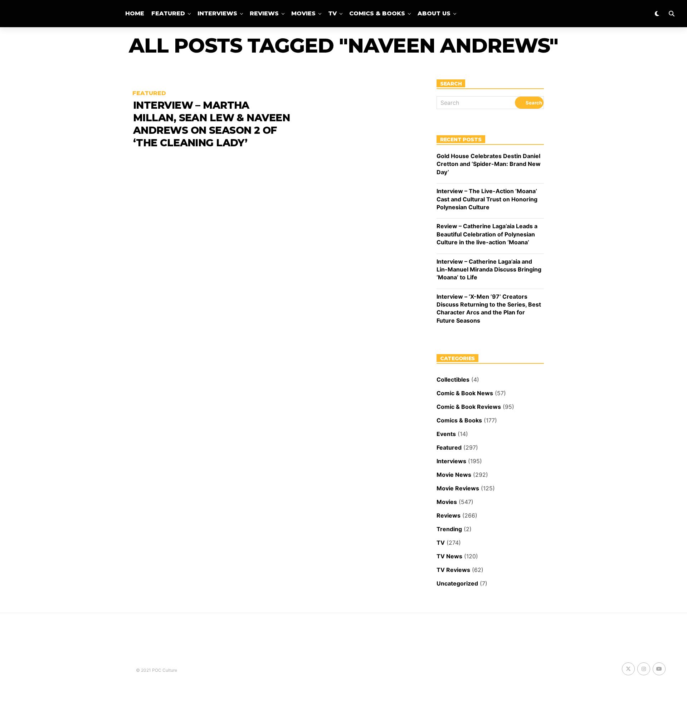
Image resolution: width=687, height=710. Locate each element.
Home (134, 13)
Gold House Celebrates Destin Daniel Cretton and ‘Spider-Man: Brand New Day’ (489, 164)
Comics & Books (377, 13)
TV (332, 13)
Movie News (454, 474)
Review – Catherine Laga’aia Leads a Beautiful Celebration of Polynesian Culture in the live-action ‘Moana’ (487, 234)
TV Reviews (453, 569)
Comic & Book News (465, 393)
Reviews (264, 13)
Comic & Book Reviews (469, 406)
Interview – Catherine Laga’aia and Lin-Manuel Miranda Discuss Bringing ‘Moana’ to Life (489, 269)
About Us (434, 13)
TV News (449, 556)
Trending (449, 529)
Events (446, 433)
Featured (168, 13)
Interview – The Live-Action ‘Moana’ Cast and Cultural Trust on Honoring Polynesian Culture (487, 199)
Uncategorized (457, 583)
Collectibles (453, 379)
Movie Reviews (458, 488)
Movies (303, 13)
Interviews (217, 13)
